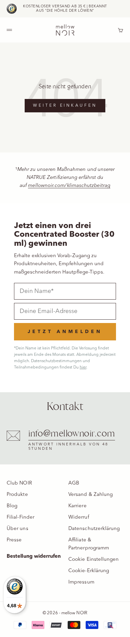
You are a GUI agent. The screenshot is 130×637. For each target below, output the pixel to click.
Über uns (17, 528)
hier (83, 367)
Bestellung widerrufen (34, 556)
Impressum (81, 582)
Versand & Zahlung (90, 494)
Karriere (77, 506)
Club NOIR (19, 483)
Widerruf (78, 517)
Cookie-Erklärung (88, 570)
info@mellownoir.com (71, 433)
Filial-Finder (20, 517)
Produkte (17, 494)
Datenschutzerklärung (94, 528)
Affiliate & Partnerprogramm (88, 544)
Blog (12, 506)
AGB (73, 483)
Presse (14, 540)
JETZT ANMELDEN (65, 331)
